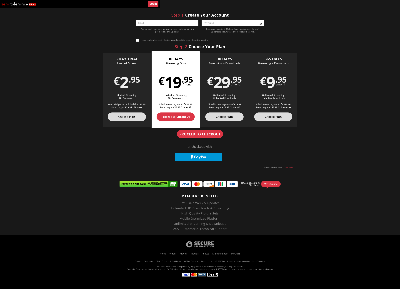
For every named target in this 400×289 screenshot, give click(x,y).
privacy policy (201, 40)
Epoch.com (140, 269)
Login (153, 3)
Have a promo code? (278, 167)
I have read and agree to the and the (174, 40)
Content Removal (266, 269)
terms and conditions (177, 40)
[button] (127, 90)
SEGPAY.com (223, 269)
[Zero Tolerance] (19, 4)
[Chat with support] (260, 184)
